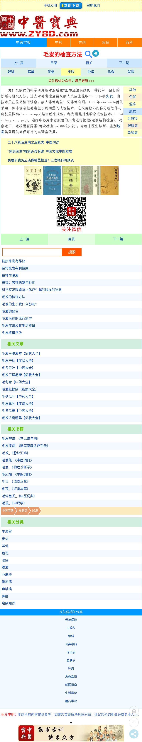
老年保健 (71, 619)
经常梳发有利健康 (15, 268)
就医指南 (71, 684)
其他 (132, 90)
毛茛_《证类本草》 (16, 489)
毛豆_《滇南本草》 (16, 482)
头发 (109, 96)
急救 (111, 72)
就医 (131, 72)
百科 (129, 43)
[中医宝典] (39, 36)
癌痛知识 (8, 603)
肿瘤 (91, 72)
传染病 (71, 652)
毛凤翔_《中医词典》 (17, 474)
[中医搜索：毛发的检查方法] (87, 54)
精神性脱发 (10, 275)
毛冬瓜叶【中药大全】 (18, 396)
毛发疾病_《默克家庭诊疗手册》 (26, 446)
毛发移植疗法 (12, 333)
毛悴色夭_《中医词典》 (19, 496)
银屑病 (133, 126)
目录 (53, 63)
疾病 (105, 43)
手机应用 (51, 5)
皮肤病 (22, 510)
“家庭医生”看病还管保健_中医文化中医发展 (40, 151)
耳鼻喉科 (71, 644)
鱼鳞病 (133, 133)
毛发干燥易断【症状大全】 (22, 375)
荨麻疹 (133, 118)
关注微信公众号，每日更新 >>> (71, 81)
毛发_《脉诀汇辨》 (16, 453)
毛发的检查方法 (13, 297)
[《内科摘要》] (71, 194)
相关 (89, 63)
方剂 (82, 43)
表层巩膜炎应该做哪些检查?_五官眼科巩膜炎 (41, 160)
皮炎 (5, 539)
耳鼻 (31, 72)
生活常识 (71, 693)
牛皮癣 (7, 531)
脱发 (132, 111)
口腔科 (71, 628)
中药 (58, 43)
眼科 (11, 72)
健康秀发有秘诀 (13, 261)
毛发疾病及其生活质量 (18, 325)
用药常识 (71, 701)
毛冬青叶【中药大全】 (18, 368)
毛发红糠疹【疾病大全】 (20, 389)
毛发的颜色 (10, 311)
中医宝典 (23, 43)
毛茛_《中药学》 (14, 503)
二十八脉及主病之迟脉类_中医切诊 (33, 142)
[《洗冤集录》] (33, 194)
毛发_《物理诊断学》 (17, 467)
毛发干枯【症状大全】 (18, 361)
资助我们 (93, 5)
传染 (51, 72)
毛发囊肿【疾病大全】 (18, 404)
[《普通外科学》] (52, 194)
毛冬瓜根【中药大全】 (18, 411)
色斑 (132, 97)
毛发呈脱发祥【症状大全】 (22, 353)
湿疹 (132, 104)
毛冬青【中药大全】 (17, 382)
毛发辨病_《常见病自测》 (21, 439)
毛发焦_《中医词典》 (17, 460)
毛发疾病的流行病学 (17, 318)
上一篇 (18, 63)
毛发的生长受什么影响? (19, 304)
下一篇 (124, 63)
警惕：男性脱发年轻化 (18, 282)
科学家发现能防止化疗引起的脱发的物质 (32, 290)
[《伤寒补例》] (90, 194)
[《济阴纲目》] (109, 194)
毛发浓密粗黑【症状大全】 (22, 418)
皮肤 (71, 72)
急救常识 (71, 676)
